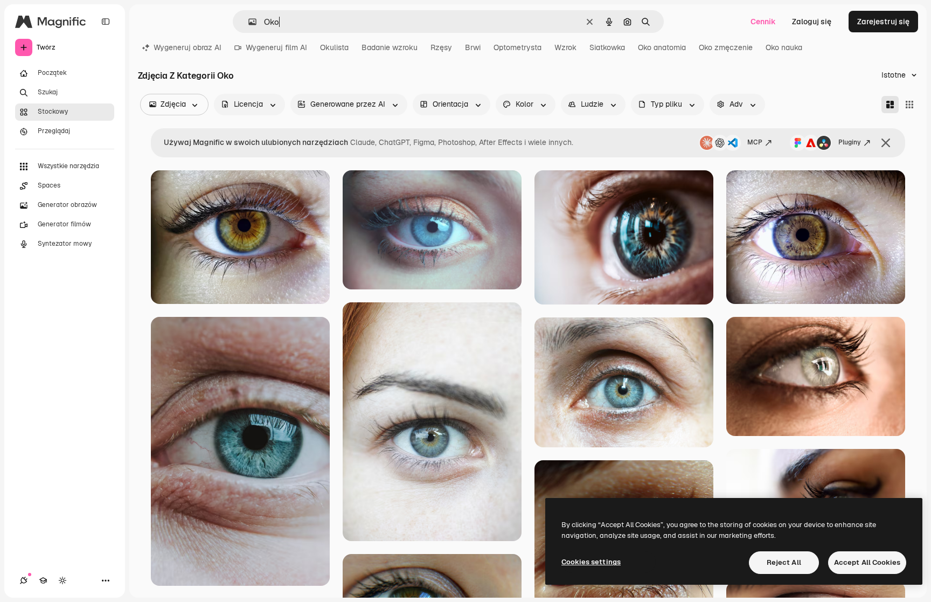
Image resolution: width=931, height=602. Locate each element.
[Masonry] (890, 104)
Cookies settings (591, 561)
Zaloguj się (811, 21)
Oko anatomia (662, 47)
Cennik (763, 21)
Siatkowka (607, 47)
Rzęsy (441, 47)
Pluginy (849, 142)
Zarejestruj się (883, 21)
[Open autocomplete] (248, 22)
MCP (754, 142)
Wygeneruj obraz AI (187, 47)
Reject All (784, 562)
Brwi (473, 47)
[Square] (909, 104)
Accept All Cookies (867, 562)
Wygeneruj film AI (276, 47)
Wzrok (565, 47)
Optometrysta (517, 47)
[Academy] (43, 580)
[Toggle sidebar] (105, 21)
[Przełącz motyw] (62, 580)
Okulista (334, 47)
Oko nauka (784, 47)
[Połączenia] (23, 580)
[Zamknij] (885, 142)
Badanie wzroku (390, 47)
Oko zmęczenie (726, 47)
